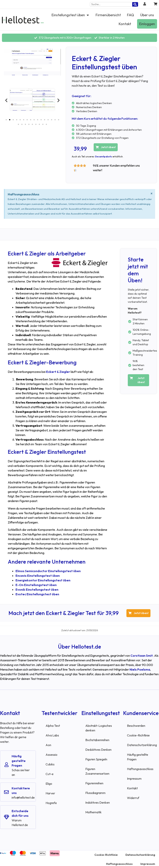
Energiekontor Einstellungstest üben (43, 580)
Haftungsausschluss (140, 769)
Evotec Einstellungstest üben (37, 594)
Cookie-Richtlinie (138, 735)
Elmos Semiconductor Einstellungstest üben (48, 571)
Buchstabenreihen (97, 740)
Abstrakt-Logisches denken (98, 728)
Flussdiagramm (95, 793)
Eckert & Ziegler (58, 372)
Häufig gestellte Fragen (19, 760)
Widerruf (133, 798)
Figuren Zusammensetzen (97, 771)
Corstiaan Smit (141, 655)
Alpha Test (53, 726)
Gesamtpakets (103, 156)
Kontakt (132, 788)
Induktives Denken (97, 802)
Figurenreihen (94, 783)
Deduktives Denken (98, 749)
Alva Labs (52, 735)
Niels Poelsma (140, 669)
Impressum (134, 778)
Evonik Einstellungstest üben (37, 589)
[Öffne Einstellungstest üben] (87, 15)
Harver (50, 793)
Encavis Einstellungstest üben (38, 576)
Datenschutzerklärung (142, 745)
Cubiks (50, 764)
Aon (48, 745)
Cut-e (50, 774)
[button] (6, 100)
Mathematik (93, 812)
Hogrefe (51, 803)
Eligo (49, 783)
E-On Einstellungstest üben (36, 585)
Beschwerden (136, 726)
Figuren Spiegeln (96, 759)
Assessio (51, 755)
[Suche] (135, 4)
